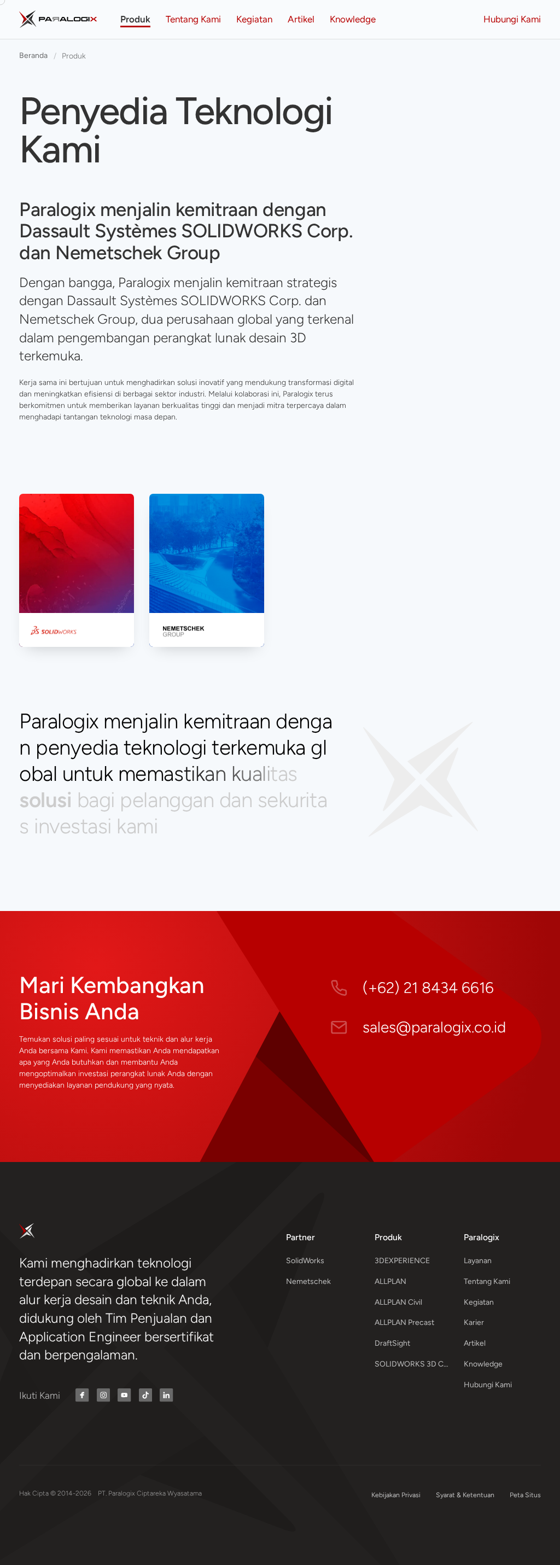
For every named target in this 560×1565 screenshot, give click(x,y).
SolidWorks (305, 1260)
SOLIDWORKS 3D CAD (413, 1364)
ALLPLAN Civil (398, 1302)
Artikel (475, 1343)
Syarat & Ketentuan (465, 1495)
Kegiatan (479, 1302)
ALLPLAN (390, 1281)
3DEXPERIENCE (402, 1260)
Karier (474, 1322)
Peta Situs (525, 1495)
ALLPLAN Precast (404, 1322)
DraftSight (392, 1343)
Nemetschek (308, 1281)
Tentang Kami (487, 1281)
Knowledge (483, 1364)
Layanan (478, 1260)
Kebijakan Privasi (396, 1495)
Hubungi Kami (488, 1384)
